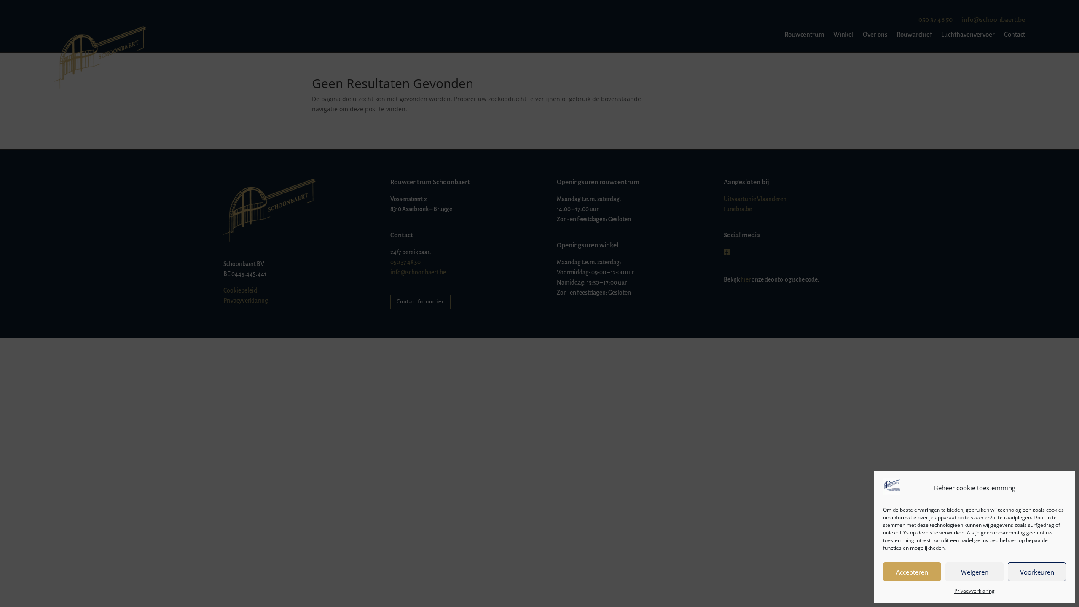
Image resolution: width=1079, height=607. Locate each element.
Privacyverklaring (974, 590)
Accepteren (912, 572)
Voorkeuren (1037, 572)
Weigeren (974, 572)
